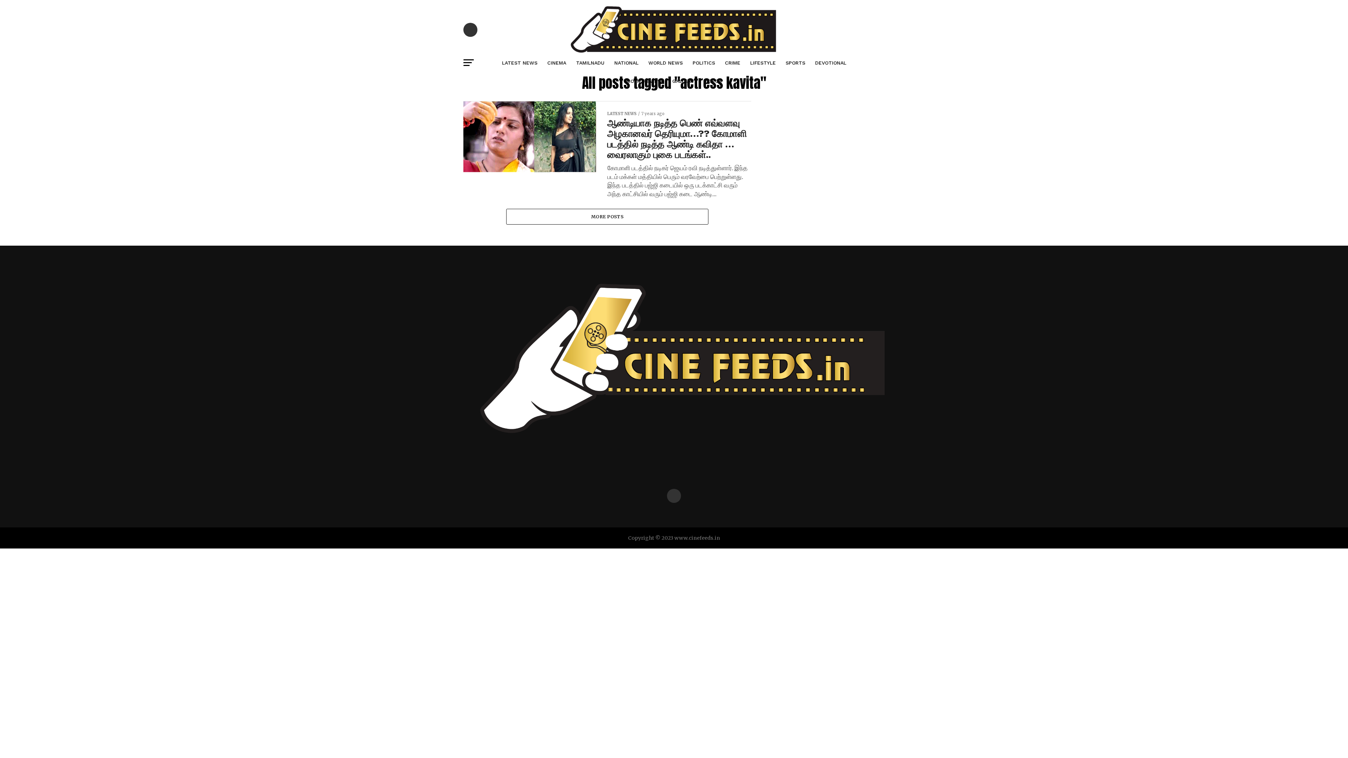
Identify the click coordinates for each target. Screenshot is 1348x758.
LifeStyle (763, 63)
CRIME (732, 63)
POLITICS (704, 63)
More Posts (607, 216)
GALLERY (683, 81)
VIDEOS (713, 81)
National (626, 63)
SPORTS (795, 63)
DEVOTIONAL (830, 63)
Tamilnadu (590, 63)
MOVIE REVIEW (644, 81)
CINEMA (556, 63)
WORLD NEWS (665, 63)
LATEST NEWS (519, 63)
